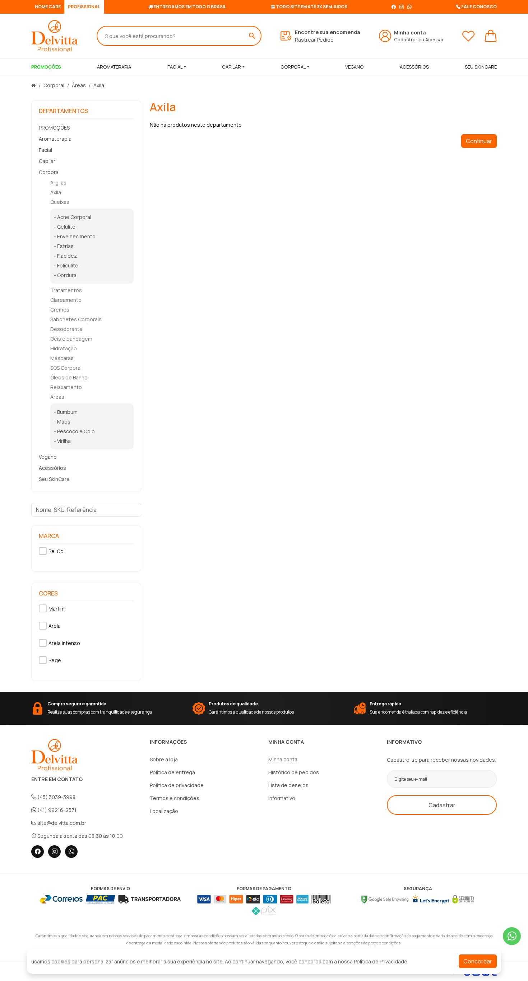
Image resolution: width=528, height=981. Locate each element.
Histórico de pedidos (293, 772)
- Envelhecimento (75, 236)
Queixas (59, 201)
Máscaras (62, 358)
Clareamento (66, 299)
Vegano (48, 456)
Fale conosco (478, 7)
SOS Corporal (66, 367)
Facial (175, 67)
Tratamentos (66, 290)
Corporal (293, 67)
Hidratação (63, 348)
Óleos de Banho (69, 377)
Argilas (58, 182)
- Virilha (62, 441)
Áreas (79, 85)
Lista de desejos (288, 785)
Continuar (479, 141)
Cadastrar (405, 39)
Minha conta (282, 759)
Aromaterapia (55, 138)
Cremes (59, 309)
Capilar (231, 67)
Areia (54, 625)
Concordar (477, 961)
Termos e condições (174, 798)
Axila (98, 85)
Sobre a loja (164, 759)
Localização (164, 811)
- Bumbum (66, 411)
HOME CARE (48, 7)
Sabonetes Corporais (76, 319)
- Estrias (64, 246)
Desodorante (66, 329)
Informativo (281, 798)
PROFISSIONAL (84, 7)
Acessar (434, 39)
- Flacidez (65, 255)
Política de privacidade (177, 785)
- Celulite (64, 226)
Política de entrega (172, 772)
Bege (54, 660)
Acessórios (52, 467)
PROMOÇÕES (54, 127)
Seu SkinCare (54, 479)
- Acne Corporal (72, 217)
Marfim (56, 608)
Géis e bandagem (71, 338)
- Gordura (65, 275)
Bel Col (56, 551)
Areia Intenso (64, 643)
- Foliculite (66, 265)
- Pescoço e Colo (74, 431)
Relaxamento (66, 387)
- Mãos (62, 421)
